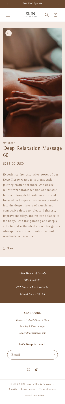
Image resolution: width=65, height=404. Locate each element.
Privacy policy (28, 389)
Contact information (34, 395)
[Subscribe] (53, 354)
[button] (8, 14)
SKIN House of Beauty (30, 384)
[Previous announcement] (7, 4)
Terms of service (47, 389)
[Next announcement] (58, 4)
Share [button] (10, 248)
